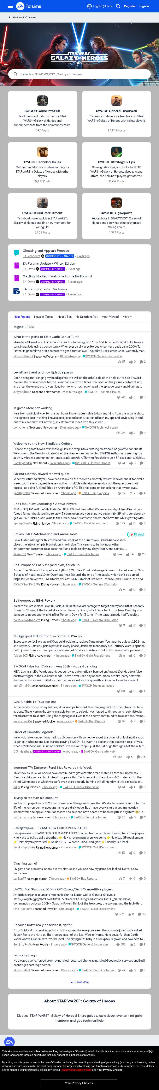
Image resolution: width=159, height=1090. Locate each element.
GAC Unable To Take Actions (35, 702)
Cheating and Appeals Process (46, 250)
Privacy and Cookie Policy (76, 1069)
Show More (82, 982)
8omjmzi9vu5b (23, 944)
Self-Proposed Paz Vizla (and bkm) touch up (46, 565)
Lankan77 (19, 878)
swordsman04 (22, 721)
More (126, 317)
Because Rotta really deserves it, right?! (42, 925)
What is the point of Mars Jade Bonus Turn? (46, 337)
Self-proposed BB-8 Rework (34, 601)
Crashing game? (25, 863)
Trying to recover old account (35, 798)
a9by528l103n (22, 392)
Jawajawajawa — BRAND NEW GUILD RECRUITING (50, 828)
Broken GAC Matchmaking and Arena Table (45, 534)
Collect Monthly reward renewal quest (41, 474)
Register (130, 6)
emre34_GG (21, 686)
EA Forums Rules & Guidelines (45, 289)
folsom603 (20, 656)
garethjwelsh (21, 493)
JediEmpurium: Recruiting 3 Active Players (45, 504)
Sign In (144, 6)
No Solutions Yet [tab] (87, 317)
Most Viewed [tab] (110, 317)
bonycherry (20, 427)
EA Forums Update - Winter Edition (49, 263)
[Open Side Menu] (10, 6)
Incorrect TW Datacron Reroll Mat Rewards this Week (52, 768)
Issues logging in (25, 955)
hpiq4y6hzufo (22, 523)
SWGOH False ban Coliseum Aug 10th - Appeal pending (55, 666)
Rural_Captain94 (24, 847)
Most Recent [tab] (21, 317)
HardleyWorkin (22, 463)
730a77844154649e (26, 584)
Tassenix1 (19, 554)
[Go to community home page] (28, 6)
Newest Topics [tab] (43, 317)
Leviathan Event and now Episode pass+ (43, 372)
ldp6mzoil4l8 (21, 970)
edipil (16, 787)
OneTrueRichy (22, 909)
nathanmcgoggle (24, 817)
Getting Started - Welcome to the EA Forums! (57, 276)
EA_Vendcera (31, 256)
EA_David (29, 269)
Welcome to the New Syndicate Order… (42, 444)
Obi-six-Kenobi (23, 356)
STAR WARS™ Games (24, 17)
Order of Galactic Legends (33, 732)
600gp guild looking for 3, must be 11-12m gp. (47, 636)
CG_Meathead (23, 751)
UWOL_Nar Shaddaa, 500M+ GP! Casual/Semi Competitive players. (63, 889)
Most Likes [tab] (65, 317)
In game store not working (32, 408)
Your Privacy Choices (79, 1083)
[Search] (118, 6)
